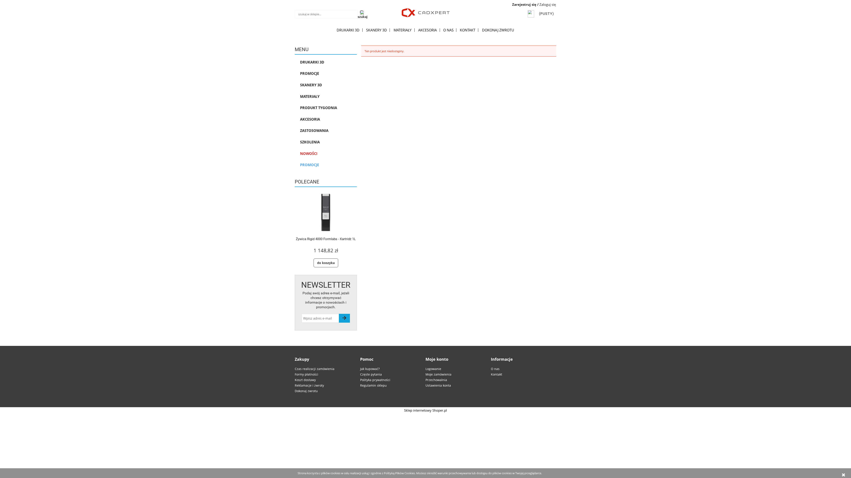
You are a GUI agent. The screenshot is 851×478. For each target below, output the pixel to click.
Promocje (309, 73)
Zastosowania (314, 130)
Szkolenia (310, 142)
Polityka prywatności (375, 380)
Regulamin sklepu (373, 385)
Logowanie (433, 369)
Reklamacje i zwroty (309, 385)
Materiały (310, 96)
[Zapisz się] (344, 318)
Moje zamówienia (438, 374)
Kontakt (496, 374)
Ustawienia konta (438, 385)
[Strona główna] (426, 12)
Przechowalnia (436, 380)
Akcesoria (310, 119)
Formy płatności (306, 374)
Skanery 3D (311, 85)
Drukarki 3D (312, 62)
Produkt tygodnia (318, 107)
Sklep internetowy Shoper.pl (425, 410)
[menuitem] (348, 30)
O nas (495, 369)
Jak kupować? (370, 369)
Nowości (308, 153)
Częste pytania (371, 374)
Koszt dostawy (305, 380)
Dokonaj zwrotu (306, 391)
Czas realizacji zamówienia (314, 369)
